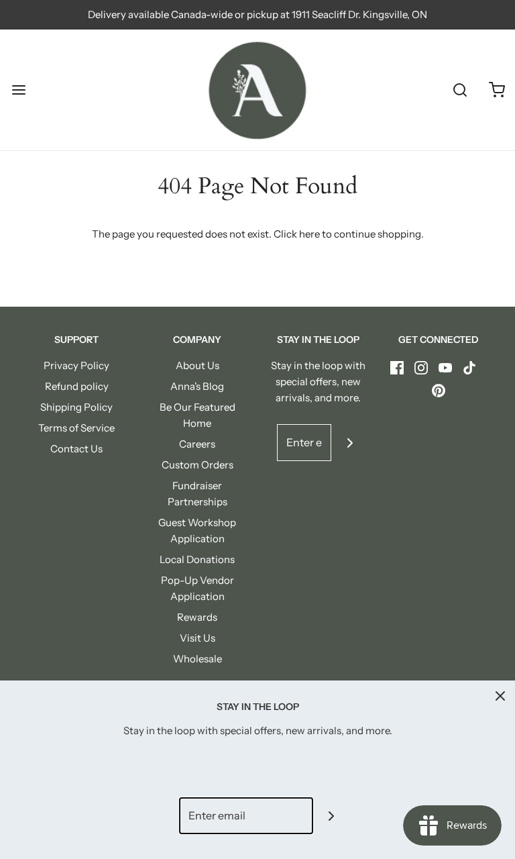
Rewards (197, 617)
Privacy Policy (76, 365)
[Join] (349, 442)
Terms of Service (76, 427)
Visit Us (197, 637)
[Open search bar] (459, 90)
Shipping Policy (76, 407)
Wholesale (197, 658)
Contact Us (76, 448)
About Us (197, 365)
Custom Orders (197, 464)
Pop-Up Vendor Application (197, 588)
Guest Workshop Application (197, 530)
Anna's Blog (197, 386)
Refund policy (77, 386)
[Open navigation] (18, 90)
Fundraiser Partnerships (197, 493)
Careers (197, 444)
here (309, 234)
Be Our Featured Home (197, 415)
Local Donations (197, 559)
